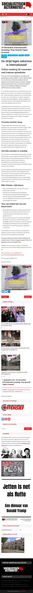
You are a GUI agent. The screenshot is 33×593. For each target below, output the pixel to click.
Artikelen (4, 55)
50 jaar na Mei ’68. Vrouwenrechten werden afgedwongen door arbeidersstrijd (16, 324)
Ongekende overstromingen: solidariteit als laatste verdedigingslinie (14, 373)
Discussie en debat (13, 55)
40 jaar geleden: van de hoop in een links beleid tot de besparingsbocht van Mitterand (15, 348)
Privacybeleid (7, 576)
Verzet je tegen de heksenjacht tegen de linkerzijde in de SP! (6, 297)
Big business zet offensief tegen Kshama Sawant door (28, 297)
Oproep (27, 55)
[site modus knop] (27, 14)
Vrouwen (4, 57)
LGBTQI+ (21, 55)
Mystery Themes (22, 591)
